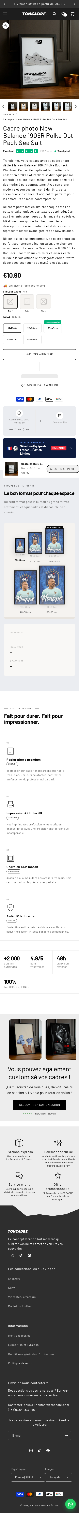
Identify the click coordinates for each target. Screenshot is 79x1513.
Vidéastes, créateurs (22, 1297)
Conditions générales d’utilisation (31, 1354)
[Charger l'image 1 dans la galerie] (12, 106)
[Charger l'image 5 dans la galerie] (56, 106)
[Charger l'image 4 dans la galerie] (45, 106)
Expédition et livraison (23, 1344)
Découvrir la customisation (39, 1104)
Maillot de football (20, 1306)
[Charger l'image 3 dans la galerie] (34, 106)
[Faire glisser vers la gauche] (3, 106)
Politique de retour (20, 1363)
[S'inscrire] (66, 1435)
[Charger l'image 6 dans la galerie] (67, 106)
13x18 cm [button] (12, 328)
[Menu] (5, 13)
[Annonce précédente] (4, 3)
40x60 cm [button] (12, 339)
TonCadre (8, 114)
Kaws (11, 1287)
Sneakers (14, 1278)
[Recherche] (54, 13)
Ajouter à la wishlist (42, 385)
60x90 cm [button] (32, 339)
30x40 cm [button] (52, 327)
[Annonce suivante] (74, 3)
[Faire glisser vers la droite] (75, 106)
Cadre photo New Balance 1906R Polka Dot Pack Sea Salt (35, 119)
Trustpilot (64, 151)
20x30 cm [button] (32, 328)
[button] (63, 13)
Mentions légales (19, 1335)
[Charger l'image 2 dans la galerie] (23, 106)
